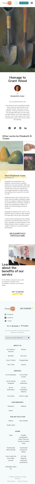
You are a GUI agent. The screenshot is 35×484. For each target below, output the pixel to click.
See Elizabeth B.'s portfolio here (17, 234)
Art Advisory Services (11, 350)
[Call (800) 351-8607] (16, 3)
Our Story (23, 356)
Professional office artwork (10, 449)
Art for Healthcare (23, 382)
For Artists (10, 396)
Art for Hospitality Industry (23, 390)
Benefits (11, 356)
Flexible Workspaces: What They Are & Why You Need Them (23, 439)
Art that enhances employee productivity (23, 459)
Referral (23, 406)
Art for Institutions (11, 389)
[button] (32, 3)
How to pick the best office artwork (11, 458)
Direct (11, 411)
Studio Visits (11, 425)
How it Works (10, 360)
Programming (23, 360)
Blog (10, 435)
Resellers (11, 406)
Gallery (10, 421)
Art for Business (11, 375)
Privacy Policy (11, 481)
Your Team (10, 365)
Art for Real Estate (23, 376)
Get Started (24, 3)
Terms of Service (23, 481)
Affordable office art (10, 468)
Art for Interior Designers (11, 382)
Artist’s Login (23, 396)
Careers (23, 365)
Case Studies (23, 421)
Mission (23, 349)
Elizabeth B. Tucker (17, 96)
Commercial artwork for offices (23, 450)
